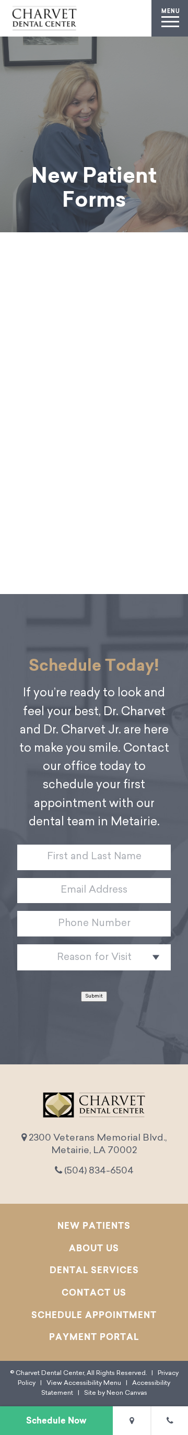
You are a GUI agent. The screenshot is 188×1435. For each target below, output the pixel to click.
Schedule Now (56, 1420)
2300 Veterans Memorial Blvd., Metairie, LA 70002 (97, 1144)
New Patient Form (94, 468)
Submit (94, 996)
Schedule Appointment (94, 1315)
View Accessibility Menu (83, 1383)
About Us (94, 1248)
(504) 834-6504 (98, 1171)
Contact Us (94, 1292)
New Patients (94, 1225)
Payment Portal (94, 1337)
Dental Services (94, 1270)
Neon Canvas (127, 1393)
